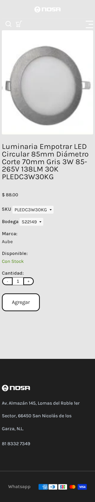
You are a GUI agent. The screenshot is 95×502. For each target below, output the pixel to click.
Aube (7, 241)
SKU (7, 209)
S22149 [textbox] (29, 222)
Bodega (11, 221)
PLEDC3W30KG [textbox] (31, 210)
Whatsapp (19, 486)
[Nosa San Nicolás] (47, 9)
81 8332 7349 (16, 443)
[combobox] (33, 210)
